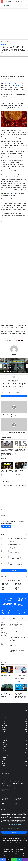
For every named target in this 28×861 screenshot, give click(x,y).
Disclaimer (6, 855)
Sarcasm (4, 736)
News (13, 788)
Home (3, 41)
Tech (3, 761)
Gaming (4, 746)
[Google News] (8, 340)
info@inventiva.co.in (16, 824)
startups (3, 790)
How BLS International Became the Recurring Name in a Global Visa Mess (20, 451)
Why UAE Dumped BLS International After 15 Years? (13, 369)
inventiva (20, 785)
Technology (5, 755)
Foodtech (5, 744)
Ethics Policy (14, 853)
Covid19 (3, 783)
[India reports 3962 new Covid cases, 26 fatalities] (5, 540)
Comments (22, 618)
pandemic (17, 788)
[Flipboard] (19, 340)
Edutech (5, 740)
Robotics (5, 752)
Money (4, 721)
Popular (4, 618)
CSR (4, 847)
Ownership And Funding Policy (17, 851)
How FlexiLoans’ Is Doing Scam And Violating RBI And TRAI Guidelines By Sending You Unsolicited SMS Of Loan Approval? (20, 694)
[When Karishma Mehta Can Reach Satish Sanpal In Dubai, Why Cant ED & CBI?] (7, 465)
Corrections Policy (22, 853)
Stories (3, 759)
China (8, 781)
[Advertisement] (14, 24)
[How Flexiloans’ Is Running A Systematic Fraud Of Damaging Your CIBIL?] (7, 669)
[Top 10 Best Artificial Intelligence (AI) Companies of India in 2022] (5, 625)
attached (17, 85)
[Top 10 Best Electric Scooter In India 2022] (5, 652)
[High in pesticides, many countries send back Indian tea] (5, 552)
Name (2, 504)
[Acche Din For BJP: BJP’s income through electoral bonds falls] (5, 565)
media (8, 788)
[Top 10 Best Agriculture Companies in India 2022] (5, 633)
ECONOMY (9, 783)
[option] (14, 365)
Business (4, 710)
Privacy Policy (14, 847)
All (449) (14, 570)
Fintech (4, 742)
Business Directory (18, 855)
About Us (8, 847)
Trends (7, 41)
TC (7, 790)
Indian (15, 785)
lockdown (4, 788)
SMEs (4, 723)
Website (3, 515)
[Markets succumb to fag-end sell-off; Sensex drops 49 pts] (5, 558)
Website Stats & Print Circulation (17, 849)
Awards (11, 855)
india (11, 785)
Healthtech (5, 748)
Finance (4, 717)
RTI (2, 733)
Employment (4, 725)
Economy (5, 715)
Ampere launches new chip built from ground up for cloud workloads (17, 639)
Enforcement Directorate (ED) (12, 83)
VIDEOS (3, 765)
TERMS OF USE (7, 851)
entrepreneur (15, 783)
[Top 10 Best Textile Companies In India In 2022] (5, 646)
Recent (13, 618)
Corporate (5, 712)
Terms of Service (21, 847)
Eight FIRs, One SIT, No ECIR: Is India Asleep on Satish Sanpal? (20, 472)
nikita (4, 52)
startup (22, 788)
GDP (4, 719)
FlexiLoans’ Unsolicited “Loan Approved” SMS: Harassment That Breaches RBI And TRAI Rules (20, 676)
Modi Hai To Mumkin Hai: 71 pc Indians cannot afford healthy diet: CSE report (18, 546)
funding (3, 785)
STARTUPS (4, 738)
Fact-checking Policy (6, 853)
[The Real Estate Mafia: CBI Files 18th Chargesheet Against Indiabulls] (7, 687)
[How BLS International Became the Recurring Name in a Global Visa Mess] (21, 444)
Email (2, 509)
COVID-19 (19, 781)
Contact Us (6, 849)
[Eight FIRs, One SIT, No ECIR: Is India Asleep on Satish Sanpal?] (21, 465)
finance (21, 783)
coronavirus (13, 781)
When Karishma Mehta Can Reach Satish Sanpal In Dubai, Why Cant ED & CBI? (7, 472)
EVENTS (3, 727)
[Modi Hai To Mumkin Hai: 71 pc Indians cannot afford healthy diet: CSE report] (5, 546)
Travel (4, 757)
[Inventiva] (8, 5)
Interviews (4, 731)
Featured (4, 729)
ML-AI (4, 750)
